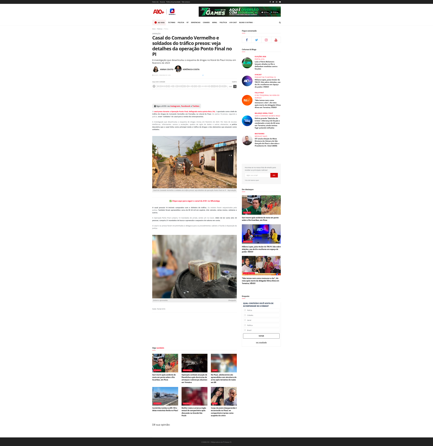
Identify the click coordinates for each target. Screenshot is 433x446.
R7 (188, 22)
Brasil (248, 330)
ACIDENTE (157, 370)
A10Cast (258, 74)
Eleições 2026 (260, 56)
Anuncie (162, 2)
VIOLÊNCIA (187, 403)
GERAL (214, 22)
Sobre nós (155, 2)
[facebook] (247, 40)
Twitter (195, 106)
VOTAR (261, 336)
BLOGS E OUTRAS (246, 22)
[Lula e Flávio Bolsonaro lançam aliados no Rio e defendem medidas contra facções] (247, 63)
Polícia (166, 29)
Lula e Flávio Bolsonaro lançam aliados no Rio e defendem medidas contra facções (266, 65)
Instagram (175, 106)
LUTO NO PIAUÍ (249, 273)
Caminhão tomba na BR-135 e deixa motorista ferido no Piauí (165, 409)
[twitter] (273, 2)
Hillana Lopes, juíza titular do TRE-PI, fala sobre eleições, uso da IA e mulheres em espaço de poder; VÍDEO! (267, 83)
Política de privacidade (173, 2)
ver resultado (261, 342)
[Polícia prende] (247, 120)
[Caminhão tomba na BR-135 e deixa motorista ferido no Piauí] (165, 396)
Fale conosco (186, 2)
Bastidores (259, 134)
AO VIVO (161, 22)
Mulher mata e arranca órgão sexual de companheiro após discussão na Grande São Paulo (194, 412)
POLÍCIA (181, 22)
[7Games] (240, 12)
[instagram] (276, 2)
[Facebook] (270, 2)
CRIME (215, 370)
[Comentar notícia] (203, 75)
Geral (248, 320)
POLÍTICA (223, 22)
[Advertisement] (194, 96)
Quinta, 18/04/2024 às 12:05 (161, 75)
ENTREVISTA (248, 241)
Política (249, 325)
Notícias (159, 29)
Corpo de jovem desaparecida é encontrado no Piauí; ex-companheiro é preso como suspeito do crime (223, 412)
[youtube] (280, 2)
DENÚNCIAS (195, 22)
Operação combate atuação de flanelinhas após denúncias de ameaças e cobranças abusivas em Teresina (194, 379)
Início (153, 29)
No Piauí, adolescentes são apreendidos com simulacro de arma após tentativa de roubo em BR (223, 379)
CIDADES (206, 22)
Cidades (249, 315)
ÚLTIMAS (171, 22)
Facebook (185, 106)
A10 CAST (233, 22)
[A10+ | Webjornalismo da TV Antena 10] (164, 11)
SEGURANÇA (187, 370)
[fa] (276, 40)
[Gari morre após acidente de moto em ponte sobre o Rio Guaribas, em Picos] (165, 363)
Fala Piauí (259, 93)
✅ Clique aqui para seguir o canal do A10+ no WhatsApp (194, 201)
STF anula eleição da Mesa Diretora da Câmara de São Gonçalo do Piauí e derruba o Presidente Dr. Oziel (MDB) (267, 142)
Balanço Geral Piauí (264, 113)
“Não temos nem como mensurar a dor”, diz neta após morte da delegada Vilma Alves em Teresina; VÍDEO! (268, 103)
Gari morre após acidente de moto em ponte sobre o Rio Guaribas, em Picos (164, 377)
